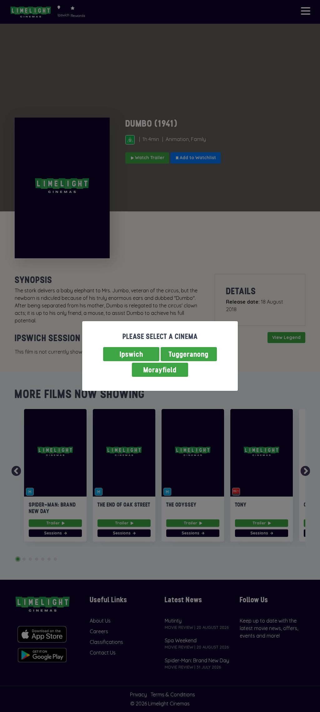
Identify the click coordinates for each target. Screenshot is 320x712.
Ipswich (131, 354)
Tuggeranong (189, 354)
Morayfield (160, 370)
